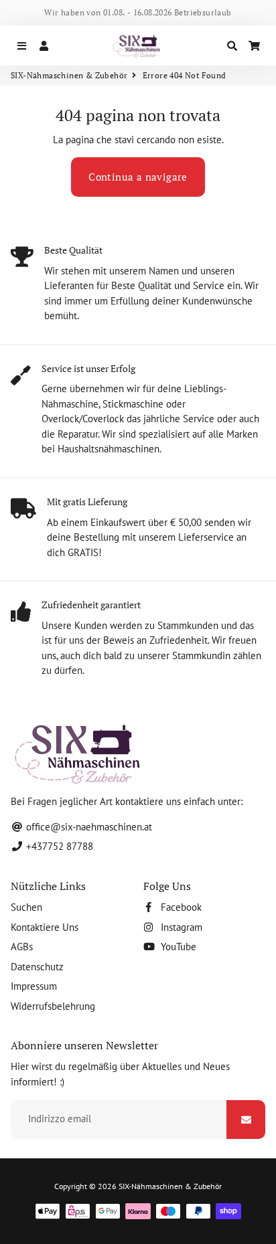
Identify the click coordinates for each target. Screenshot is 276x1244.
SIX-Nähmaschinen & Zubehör (69, 75)
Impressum (34, 986)
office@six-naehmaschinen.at (87, 826)
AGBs (22, 946)
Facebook (180, 907)
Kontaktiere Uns (44, 927)
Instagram (180, 927)
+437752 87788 (58, 846)
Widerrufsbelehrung (53, 1006)
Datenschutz (37, 966)
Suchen (26, 907)
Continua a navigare (138, 176)
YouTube (177, 946)
